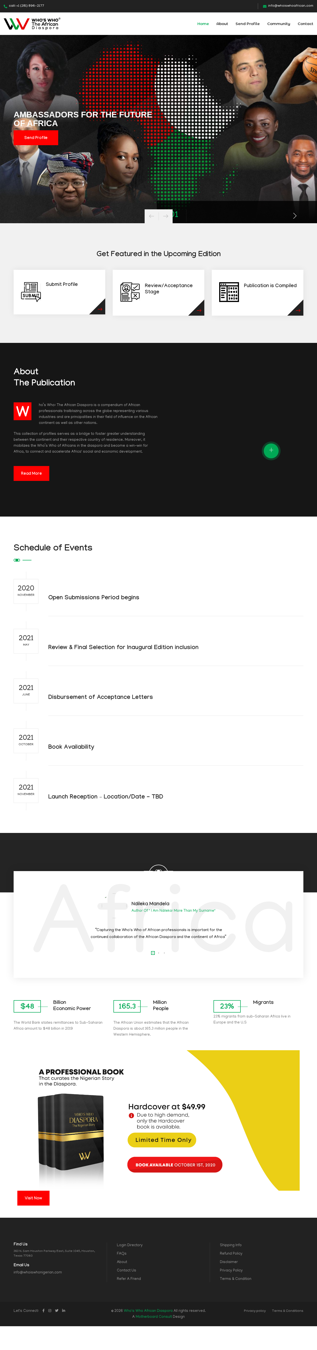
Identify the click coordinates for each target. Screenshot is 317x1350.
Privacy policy (255, 1311)
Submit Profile (62, 285)
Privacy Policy (231, 1271)
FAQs (122, 1254)
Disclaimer (229, 1262)
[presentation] (151, 216)
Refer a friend (129, 1279)
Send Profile (248, 23)
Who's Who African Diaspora (148, 1311)
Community (278, 23)
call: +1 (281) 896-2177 (26, 6)
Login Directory (130, 1245)
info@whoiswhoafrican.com (290, 6)
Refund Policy (231, 1254)
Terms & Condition (235, 1279)
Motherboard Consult (154, 1317)
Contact (305, 23)
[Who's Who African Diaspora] (32, 24)
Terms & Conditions (287, 1311)
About (222, 23)
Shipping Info (231, 1245)
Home (203, 23)
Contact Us (126, 1271)
